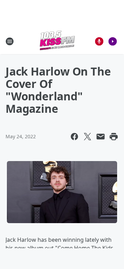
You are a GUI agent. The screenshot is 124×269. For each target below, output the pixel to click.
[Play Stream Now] (112, 41)
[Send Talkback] (99, 41)
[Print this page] (113, 136)
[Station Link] (57, 41)
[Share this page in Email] (100, 136)
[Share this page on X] (87, 136)
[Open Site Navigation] (10, 41)
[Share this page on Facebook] (74, 136)
